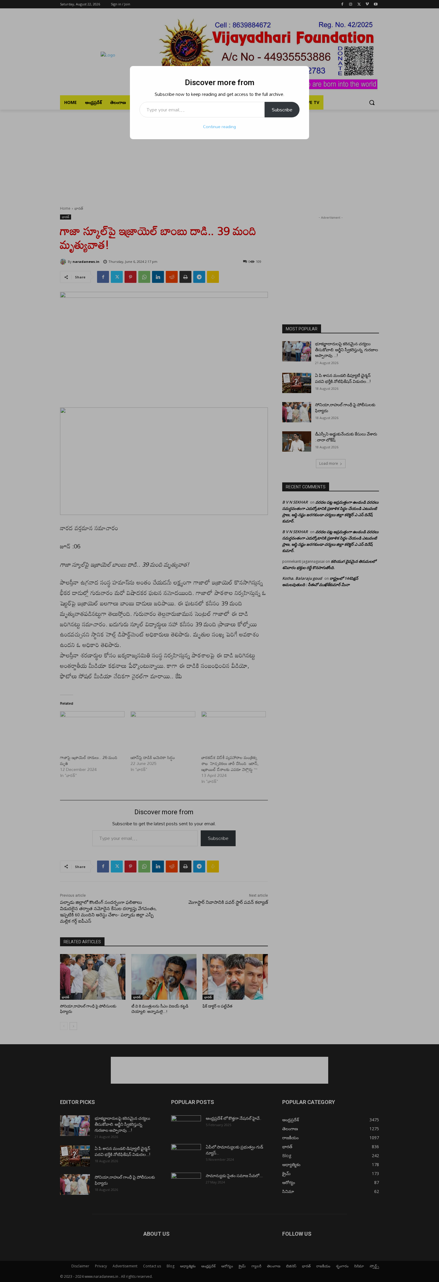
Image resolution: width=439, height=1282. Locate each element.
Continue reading (219, 126)
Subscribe (282, 109)
